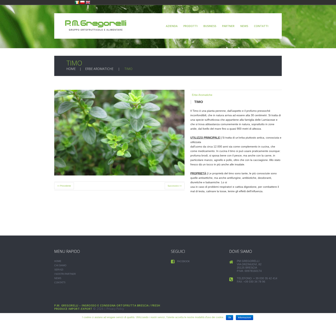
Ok (229, 317)
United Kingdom (88, 2)
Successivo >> (175, 186)
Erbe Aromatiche (99, 69)
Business (209, 26)
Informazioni (244, 317)
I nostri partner (65, 274)
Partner (228, 26)
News (244, 26)
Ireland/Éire (77, 2)
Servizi (58, 269)
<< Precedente (64, 186)
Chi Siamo (60, 265)
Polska (82, 2)
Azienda (172, 26)
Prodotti (190, 26)
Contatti (261, 26)
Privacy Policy (115, 309)
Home (71, 69)
